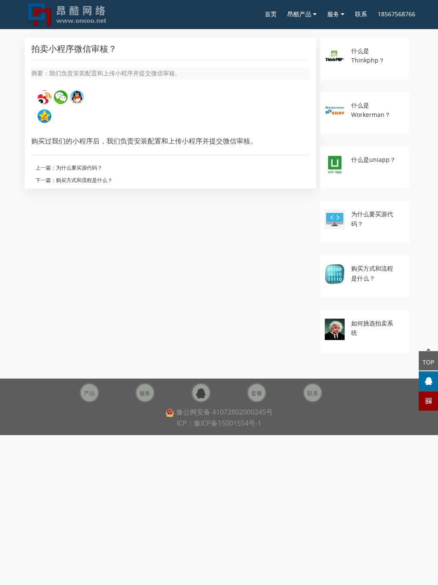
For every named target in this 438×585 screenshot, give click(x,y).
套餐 (256, 393)
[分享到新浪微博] (44, 97)
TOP (428, 362)
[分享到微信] (61, 97)
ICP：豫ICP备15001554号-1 (219, 423)
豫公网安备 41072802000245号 (224, 412)
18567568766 (396, 14)
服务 (334, 14)
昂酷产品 (300, 14)
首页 (271, 14)
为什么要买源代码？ (79, 167)
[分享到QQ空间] (44, 116)
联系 (361, 14)
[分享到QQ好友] (77, 97)
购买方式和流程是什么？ (84, 180)
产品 (89, 393)
